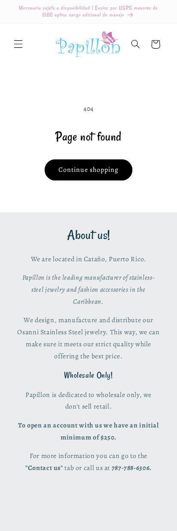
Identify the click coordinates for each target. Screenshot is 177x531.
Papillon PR (74, 525)
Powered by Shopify (111, 525)
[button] (18, 44)
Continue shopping (88, 169)
